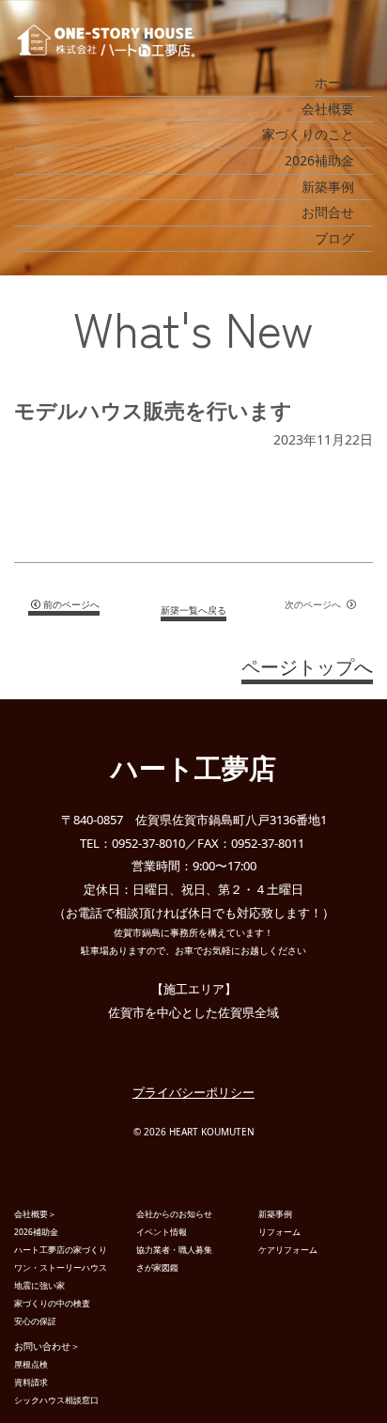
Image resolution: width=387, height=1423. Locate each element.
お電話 (74, 1398)
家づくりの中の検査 (52, 1303)
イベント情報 (161, 1232)
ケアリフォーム (287, 1249)
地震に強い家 (39, 1285)
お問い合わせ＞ (47, 1346)
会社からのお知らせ (174, 1214)
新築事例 (328, 186)
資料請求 (203, 1398)
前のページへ (71, 604)
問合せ (331, 1396)
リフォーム (279, 1232)
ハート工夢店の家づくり (60, 1249)
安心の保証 (35, 1321)
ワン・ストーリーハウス (60, 1267)
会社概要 (328, 108)
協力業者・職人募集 (174, 1249)
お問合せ (328, 212)
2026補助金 (319, 160)
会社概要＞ (35, 1214)
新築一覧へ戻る (193, 610)
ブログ (334, 238)
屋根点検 (31, 1364)
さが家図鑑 (157, 1267)
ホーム (334, 82)
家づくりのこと (308, 134)
